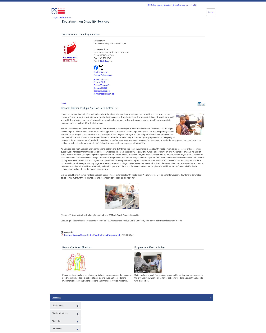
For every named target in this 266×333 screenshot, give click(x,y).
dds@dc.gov (105, 61)
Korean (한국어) (101, 88)
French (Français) (101, 85)
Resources (56, 297)
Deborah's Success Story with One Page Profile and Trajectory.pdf (92, 235)
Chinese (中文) (100, 82)
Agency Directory (164, 5)
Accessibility (191, 5)
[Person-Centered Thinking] (76, 272)
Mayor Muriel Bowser (62, 17)
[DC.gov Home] (58, 15)
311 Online (152, 5)
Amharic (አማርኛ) (101, 79)
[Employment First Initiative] (148, 272)
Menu (210, 12)
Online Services (179, 5)
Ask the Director (100, 72)
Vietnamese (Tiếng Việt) (104, 93)
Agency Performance (103, 75)
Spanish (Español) (102, 91)
